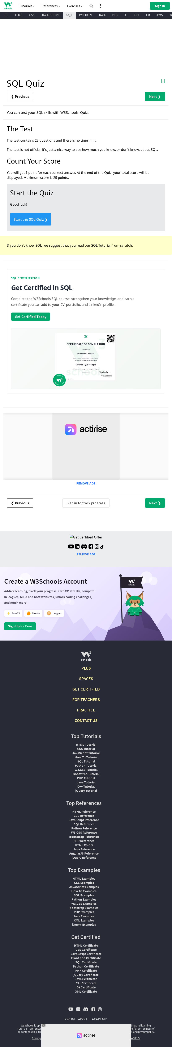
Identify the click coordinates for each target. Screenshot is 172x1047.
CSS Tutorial (86, 749)
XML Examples (84, 920)
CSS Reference (84, 816)
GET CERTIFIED (86, 689)
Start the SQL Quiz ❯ (31, 219)
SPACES (86, 678)
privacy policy (146, 1032)
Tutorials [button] (26, 6)
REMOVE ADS (85, 483)
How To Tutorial (86, 757)
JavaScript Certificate (86, 954)
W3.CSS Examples (83, 903)
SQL (69, 15)
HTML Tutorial (86, 744)
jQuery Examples (84, 924)
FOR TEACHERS (86, 699)
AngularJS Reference (84, 853)
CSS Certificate (86, 949)
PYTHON (85, 15)
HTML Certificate (86, 945)
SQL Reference (84, 824)
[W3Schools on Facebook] (90, 547)
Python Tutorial (86, 765)
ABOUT (83, 1019)
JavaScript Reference (84, 820)
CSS (32, 15)
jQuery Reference (84, 857)
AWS (159, 15)
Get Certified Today (30, 316)
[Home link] (8, 5)
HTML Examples (84, 878)
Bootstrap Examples (83, 908)
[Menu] (5, 15)
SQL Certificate (86, 962)
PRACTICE (86, 710)
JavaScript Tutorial (86, 753)
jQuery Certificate (86, 975)
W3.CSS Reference (84, 832)
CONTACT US (86, 720)
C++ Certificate (86, 983)
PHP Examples (84, 912)
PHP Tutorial (86, 778)
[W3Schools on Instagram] (96, 547)
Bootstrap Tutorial (86, 774)
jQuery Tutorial (86, 790)
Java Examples (83, 916)
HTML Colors (84, 845)
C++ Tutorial (86, 786)
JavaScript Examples (84, 887)
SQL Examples (84, 895)
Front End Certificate (86, 958)
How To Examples (83, 891)
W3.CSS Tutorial (86, 770)
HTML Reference (84, 811)
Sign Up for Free (20, 626)
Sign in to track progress (86, 503)
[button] (91, 6)
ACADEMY (99, 1019)
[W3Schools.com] (86, 657)
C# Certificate (86, 987)
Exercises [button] (74, 6)
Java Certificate (86, 979)
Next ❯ (155, 96)
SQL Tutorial (101, 245)
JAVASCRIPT (50, 15)
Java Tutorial (86, 782)
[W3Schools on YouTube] (71, 547)
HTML (18, 15)
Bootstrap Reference (84, 836)
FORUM (69, 1019)
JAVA (102, 15)
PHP (115, 15)
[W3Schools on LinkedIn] (77, 547)
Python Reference (84, 828)
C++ (137, 15)
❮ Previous (20, 96)
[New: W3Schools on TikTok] (102, 547)
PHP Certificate (86, 970)
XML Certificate (86, 991)
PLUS (86, 668)
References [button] (50, 6)
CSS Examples (84, 882)
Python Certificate (86, 966)
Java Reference (84, 849)
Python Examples (84, 899)
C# (148, 15)
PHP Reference (83, 841)
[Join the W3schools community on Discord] (84, 547)
